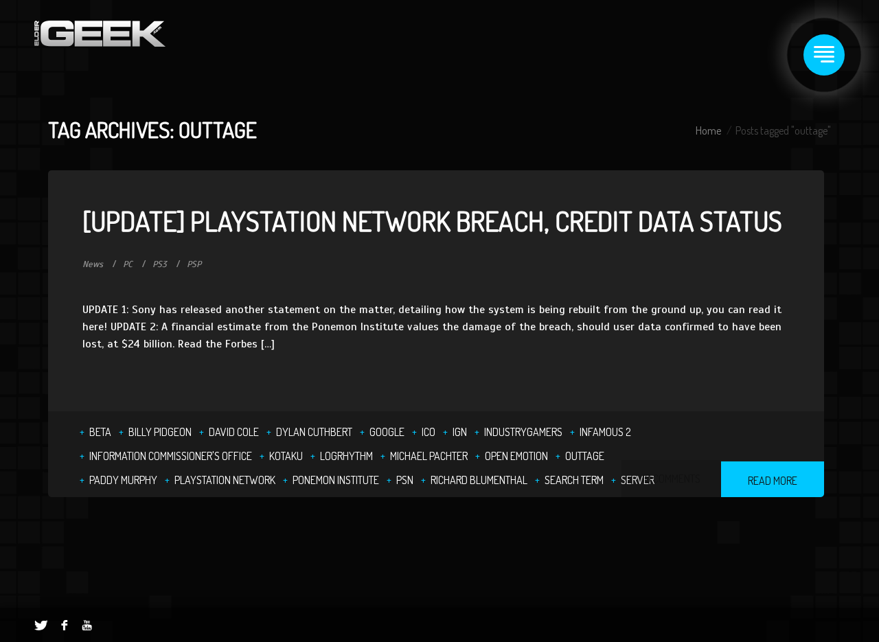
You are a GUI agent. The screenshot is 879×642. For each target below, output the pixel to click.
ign (460, 432)
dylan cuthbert (314, 432)
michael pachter (429, 456)
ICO (428, 432)
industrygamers (523, 432)
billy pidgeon (160, 432)
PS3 (159, 264)
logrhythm (346, 456)
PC (128, 264)
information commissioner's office (170, 456)
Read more (772, 481)
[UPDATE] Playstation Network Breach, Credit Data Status (432, 220)
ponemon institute (336, 480)
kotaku (286, 456)
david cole (234, 432)
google (386, 432)
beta (100, 432)
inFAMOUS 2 (605, 432)
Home (708, 130)
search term (574, 480)
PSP (194, 264)
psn (404, 480)
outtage (584, 456)
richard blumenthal (479, 480)
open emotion (516, 456)
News (92, 264)
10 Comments (671, 478)
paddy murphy (123, 480)
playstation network (224, 480)
